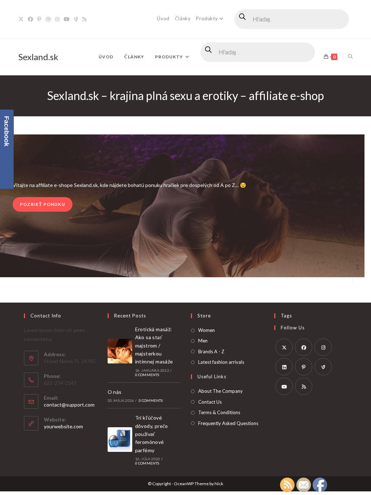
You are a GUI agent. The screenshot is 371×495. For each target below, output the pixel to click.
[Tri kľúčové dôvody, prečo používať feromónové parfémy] (120, 439)
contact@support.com (69, 405)
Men (203, 341)
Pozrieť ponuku (42, 204)
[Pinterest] (39, 19)
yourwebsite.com (63, 426)
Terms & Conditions (219, 412)
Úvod (163, 18)
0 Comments (147, 375)
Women (206, 330)
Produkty (207, 18)
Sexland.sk (38, 56)
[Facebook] (30, 19)
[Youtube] (67, 19)
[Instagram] (57, 19)
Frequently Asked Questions (228, 423)
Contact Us (210, 402)
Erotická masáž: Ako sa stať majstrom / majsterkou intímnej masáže (154, 345)
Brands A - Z (211, 351)
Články (183, 18)
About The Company (220, 391)
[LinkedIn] (284, 366)
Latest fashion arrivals (221, 362)
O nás (115, 392)
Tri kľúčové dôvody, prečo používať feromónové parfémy (151, 434)
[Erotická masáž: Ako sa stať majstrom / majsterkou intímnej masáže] (120, 351)
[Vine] (76, 19)
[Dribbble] (48, 19)
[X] (22, 19)
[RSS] (84, 19)
